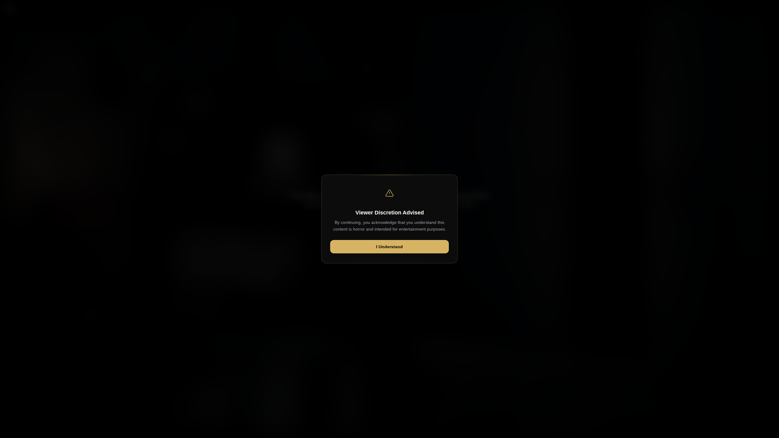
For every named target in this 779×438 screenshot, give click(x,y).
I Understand (389, 246)
